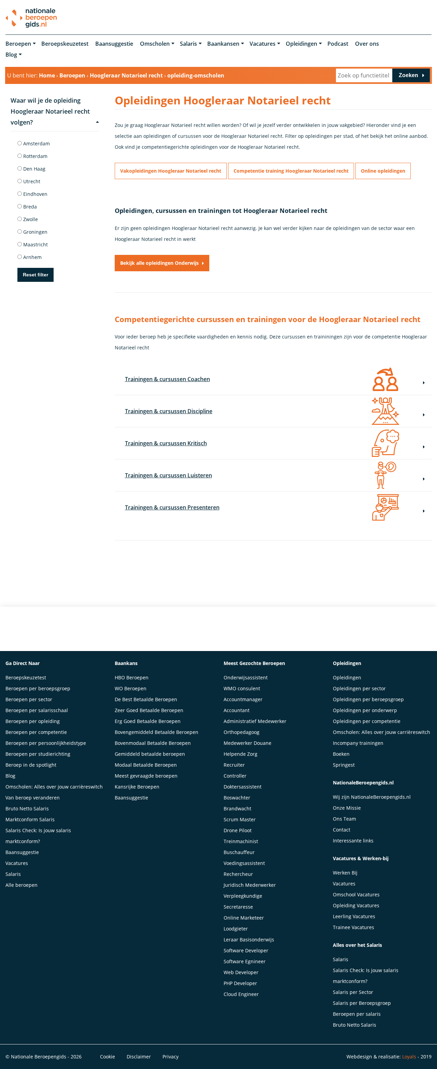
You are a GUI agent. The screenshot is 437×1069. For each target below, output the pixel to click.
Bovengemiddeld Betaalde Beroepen (156, 732)
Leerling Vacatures (354, 916)
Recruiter (234, 765)
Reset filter (35, 274)
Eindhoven (34, 194)
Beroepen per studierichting (37, 754)
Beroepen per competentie (36, 732)
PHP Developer (240, 983)
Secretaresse (238, 907)
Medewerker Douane (247, 743)
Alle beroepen (21, 885)
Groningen (34, 232)
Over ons (367, 43)
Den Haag (33, 168)
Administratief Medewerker (255, 721)
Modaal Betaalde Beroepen (146, 765)
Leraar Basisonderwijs (249, 939)
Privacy (171, 1056)
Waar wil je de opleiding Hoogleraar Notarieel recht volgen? (50, 111)
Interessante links (353, 840)
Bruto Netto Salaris (27, 808)
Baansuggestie (114, 43)
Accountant (237, 710)
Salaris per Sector (353, 992)
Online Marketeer (244, 917)
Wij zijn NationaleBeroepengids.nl (372, 797)
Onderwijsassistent (246, 677)
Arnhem (32, 257)
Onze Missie (347, 808)
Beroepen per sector (28, 699)
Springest (344, 765)
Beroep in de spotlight (30, 765)
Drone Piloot (238, 830)
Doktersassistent (243, 786)
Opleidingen (301, 43)
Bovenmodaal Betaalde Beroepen (153, 743)
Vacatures (263, 43)
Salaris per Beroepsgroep (362, 1003)
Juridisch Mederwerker (250, 885)
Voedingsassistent (244, 863)
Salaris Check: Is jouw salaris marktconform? (38, 835)
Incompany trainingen (358, 743)
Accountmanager (243, 699)
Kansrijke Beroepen (137, 786)
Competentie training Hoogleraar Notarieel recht (291, 171)
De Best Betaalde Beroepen (146, 699)
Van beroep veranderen (32, 797)
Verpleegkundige (243, 896)
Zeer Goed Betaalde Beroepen (149, 710)
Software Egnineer (245, 961)
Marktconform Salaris (30, 819)
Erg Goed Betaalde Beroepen (148, 721)
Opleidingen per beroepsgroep (368, 699)
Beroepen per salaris (357, 1014)
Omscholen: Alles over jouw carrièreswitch (54, 786)
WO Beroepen (130, 688)
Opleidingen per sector (359, 688)
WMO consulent (242, 688)
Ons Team (344, 818)
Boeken (341, 754)
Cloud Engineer (241, 994)
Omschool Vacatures (356, 894)
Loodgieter (236, 928)
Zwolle (30, 219)
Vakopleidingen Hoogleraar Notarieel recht (170, 171)
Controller (235, 775)
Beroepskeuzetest (64, 43)
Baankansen (223, 43)
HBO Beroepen (132, 677)
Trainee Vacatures (353, 927)
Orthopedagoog (241, 732)
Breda (29, 206)
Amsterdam (36, 143)
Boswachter (237, 797)
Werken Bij (345, 872)
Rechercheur (238, 874)
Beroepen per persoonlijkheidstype (45, 743)
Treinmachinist (241, 841)
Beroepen (18, 43)
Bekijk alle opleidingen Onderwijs (159, 263)
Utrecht (31, 181)
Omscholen (155, 43)
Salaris (188, 43)
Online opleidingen (383, 171)
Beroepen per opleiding (32, 721)
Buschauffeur (239, 852)
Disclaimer (139, 1056)
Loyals (409, 1056)
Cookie (107, 1056)
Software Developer (246, 950)
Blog (11, 54)
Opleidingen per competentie (366, 721)
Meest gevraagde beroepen (146, 775)
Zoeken (408, 75)
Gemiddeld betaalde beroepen (150, 754)
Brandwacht (237, 808)
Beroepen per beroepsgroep (37, 688)
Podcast (337, 43)
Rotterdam (34, 156)
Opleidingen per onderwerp (365, 710)
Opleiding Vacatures (356, 905)
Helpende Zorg (240, 754)
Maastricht (35, 244)
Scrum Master (240, 819)
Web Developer (241, 972)
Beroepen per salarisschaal (36, 710)
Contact (341, 829)
